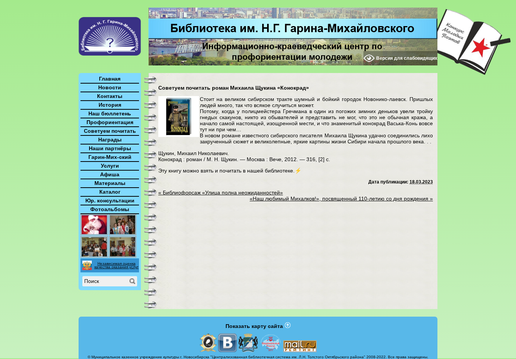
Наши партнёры (110, 148)
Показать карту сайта (254, 326)
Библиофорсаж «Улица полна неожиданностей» (220, 193)
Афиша (109, 174)
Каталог (110, 192)
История (110, 105)
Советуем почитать (110, 131)
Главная (110, 79)
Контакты (109, 96)
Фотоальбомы (109, 209)
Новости (109, 87)
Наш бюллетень (109, 113)
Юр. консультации (109, 200)
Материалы (109, 183)
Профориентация (110, 122)
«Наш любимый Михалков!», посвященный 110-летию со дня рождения (341, 199)
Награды (110, 140)
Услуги (110, 166)
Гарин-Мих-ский (109, 157)
